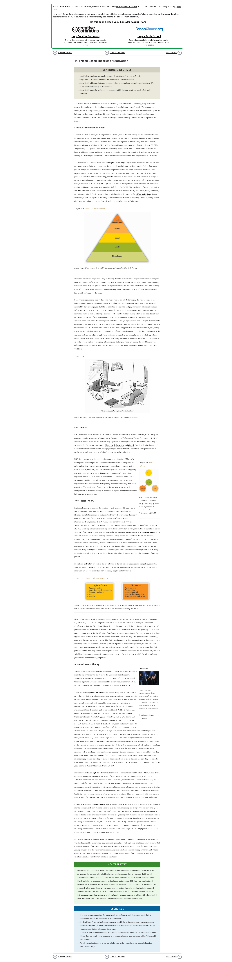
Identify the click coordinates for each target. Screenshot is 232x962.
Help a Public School (149, 36)
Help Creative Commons (85, 36)
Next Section (171, 53)
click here (134, 17)
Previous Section (65, 53)
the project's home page (142, 14)
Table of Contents (117, 53)
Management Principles (126, 7)
